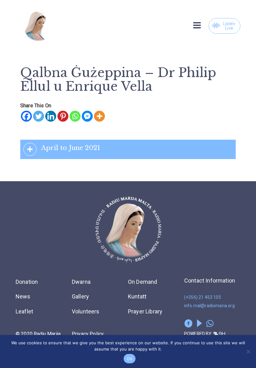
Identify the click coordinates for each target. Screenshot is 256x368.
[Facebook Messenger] (87, 116)
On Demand (142, 281)
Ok (129, 358)
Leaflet (24, 311)
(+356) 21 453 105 (202, 297)
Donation (27, 281)
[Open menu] (197, 25)
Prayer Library (145, 311)
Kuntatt (137, 296)
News (23, 296)
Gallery (80, 296)
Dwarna (81, 281)
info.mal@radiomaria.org (209, 305)
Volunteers (86, 311)
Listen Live (229, 26)
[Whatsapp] (75, 116)
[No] (248, 351)
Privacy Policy (88, 334)
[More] (99, 116)
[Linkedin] (50, 116)
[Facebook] (26, 116)
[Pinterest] (62, 116)
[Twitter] (38, 116)
